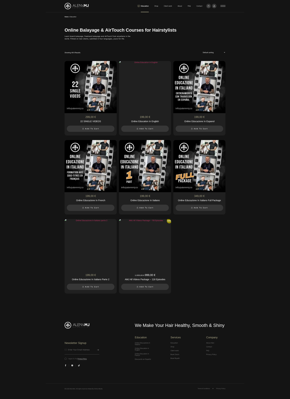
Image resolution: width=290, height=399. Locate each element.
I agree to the (77, 359)
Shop (156, 6)
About (180, 6)
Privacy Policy (82, 359)
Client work (168, 6)
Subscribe (98, 350)
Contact (199, 6)
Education (145, 6)
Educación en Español (143, 359)
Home (66, 17)
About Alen (210, 343)
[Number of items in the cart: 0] (208, 6)
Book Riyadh (175, 358)
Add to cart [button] (92, 129)
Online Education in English (142, 349)
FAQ (189, 6)
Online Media (98, 389)
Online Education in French (142, 354)
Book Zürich (174, 354)
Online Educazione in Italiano (142, 343)
